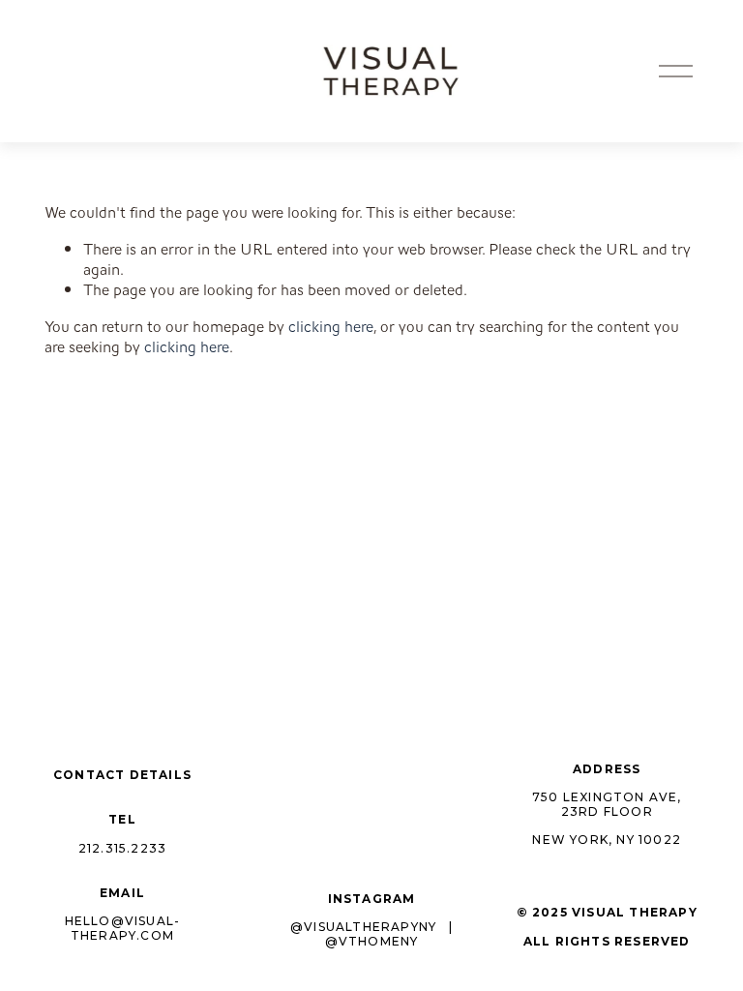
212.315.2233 (122, 849)
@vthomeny (372, 941)
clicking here (330, 327)
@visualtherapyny (363, 927)
